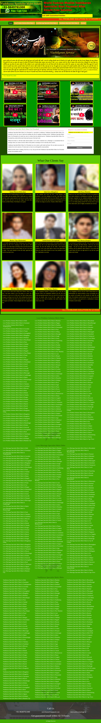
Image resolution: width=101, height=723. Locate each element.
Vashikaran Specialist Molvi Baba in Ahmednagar (16, 680)
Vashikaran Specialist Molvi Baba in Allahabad (47, 679)
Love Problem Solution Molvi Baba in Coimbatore (48, 402)
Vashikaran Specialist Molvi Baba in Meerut (47, 694)
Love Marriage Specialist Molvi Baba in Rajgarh (48, 489)
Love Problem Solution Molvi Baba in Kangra (15, 397)
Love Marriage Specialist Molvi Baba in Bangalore (17, 546)
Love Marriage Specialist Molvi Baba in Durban (80, 570)
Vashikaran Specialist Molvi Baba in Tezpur (15, 589)
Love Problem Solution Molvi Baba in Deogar (15, 408)
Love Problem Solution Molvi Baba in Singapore (80, 400)
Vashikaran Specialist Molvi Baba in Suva (78, 681)
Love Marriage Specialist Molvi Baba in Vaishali (16, 471)
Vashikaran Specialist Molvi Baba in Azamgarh (47, 683)
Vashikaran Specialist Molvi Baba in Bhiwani (15, 646)
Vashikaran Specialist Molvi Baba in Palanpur (15, 628)
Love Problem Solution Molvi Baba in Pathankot (80, 369)
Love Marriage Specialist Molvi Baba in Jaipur (79, 516)
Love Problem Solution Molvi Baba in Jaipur (79, 384)
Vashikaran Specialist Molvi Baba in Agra (46, 677)
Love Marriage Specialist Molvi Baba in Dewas (48, 518)
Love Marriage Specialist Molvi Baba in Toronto (80, 560)
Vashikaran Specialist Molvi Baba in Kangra (15, 655)
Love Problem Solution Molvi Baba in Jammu (15, 401)
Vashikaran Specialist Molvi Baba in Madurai (47, 666)
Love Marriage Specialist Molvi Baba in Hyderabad (49, 541)
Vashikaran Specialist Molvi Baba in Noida (78, 639)
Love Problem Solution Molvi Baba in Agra (47, 418)
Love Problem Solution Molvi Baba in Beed (15, 431)
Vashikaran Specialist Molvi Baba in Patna (14, 600)
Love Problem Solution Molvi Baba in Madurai (47, 406)
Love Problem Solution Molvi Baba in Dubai (79, 415)
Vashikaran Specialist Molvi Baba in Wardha (47, 604)
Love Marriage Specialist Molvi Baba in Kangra (16, 527)
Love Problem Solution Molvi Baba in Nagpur (47, 323)
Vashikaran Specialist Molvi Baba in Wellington (80, 677)
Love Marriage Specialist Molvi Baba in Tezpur (16, 458)
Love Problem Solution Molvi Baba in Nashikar (48, 325)
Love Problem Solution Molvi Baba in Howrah (79, 343)
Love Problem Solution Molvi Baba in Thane (47, 343)
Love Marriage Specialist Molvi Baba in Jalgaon (16, 566)
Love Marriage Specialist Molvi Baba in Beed (15, 562)
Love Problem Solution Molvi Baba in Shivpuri (48, 371)
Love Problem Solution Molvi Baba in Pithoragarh (80, 331)
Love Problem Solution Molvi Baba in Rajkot (15, 377)
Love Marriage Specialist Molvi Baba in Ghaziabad (81, 463)
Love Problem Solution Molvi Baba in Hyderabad (48, 411)
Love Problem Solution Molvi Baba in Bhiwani (16, 388)
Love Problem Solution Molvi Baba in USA (79, 391)
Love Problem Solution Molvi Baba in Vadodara (16, 384)
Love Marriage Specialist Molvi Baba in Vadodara (16, 514)
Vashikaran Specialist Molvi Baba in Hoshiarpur (80, 622)
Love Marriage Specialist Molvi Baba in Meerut (48, 566)
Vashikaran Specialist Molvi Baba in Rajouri (15, 661)
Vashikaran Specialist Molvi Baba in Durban (79, 694)
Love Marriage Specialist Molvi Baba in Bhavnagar (17, 500)
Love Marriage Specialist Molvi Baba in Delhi (15, 448)
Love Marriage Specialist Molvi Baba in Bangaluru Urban (17, 541)
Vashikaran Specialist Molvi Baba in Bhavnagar (16, 630)
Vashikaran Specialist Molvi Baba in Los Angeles (80, 661)
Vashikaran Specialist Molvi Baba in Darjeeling (79, 600)
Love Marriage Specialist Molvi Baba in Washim (48, 474)
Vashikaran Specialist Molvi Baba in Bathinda (79, 615)
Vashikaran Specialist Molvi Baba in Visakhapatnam (17, 584)
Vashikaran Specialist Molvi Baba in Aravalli (15, 626)
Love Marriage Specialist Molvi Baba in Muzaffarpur (17, 467)
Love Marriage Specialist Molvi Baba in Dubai (79, 546)
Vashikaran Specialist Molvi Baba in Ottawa (79, 690)
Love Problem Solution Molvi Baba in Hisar (15, 390)
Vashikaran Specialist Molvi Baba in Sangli (46, 595)
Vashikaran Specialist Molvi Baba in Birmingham (80, 670)
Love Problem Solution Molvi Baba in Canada (79, 393)
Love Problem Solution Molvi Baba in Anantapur (16, 323)
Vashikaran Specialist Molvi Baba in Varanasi (79, 584)
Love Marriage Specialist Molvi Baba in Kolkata (80, 475)
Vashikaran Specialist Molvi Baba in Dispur (47, 655)
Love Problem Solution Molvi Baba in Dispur (47, 395)
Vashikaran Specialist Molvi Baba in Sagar (46, 644)
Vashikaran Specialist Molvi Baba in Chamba (15, 653)
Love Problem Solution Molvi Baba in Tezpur (15, 331)
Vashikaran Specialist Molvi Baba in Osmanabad (48, 586)
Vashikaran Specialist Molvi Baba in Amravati (15, 685)
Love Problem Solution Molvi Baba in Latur (47, 354)
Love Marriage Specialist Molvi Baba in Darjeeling (81, 471)
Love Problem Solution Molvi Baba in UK (78, 389)
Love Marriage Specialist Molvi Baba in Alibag (48, 459)
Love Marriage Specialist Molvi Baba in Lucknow (48, 563)
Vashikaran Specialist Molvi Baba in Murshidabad (80, 606)
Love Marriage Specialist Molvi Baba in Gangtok (48, 528)
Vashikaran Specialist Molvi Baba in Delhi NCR (80, 633)
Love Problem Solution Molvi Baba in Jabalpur (47, 380)
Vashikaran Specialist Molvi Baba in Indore (46, 635)
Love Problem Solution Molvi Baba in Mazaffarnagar (81, 323)
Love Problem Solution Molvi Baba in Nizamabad (48, 415)
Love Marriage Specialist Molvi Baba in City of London (80, 541)
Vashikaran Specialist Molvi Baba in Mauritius (79, 675)
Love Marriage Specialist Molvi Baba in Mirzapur (48, 568)
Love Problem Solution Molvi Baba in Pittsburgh (80, 406)
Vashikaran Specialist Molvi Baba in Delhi (14, 580)
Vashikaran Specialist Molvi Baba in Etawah (47, 686)
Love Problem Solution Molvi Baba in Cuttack (47, 391)
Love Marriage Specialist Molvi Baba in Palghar (48, 477)
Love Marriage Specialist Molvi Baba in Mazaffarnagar (78, 451)
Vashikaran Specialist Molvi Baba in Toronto (79, 686)
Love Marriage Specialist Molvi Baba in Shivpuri (48, 500)
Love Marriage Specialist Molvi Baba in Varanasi (80, 454)
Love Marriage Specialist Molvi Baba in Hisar (15, 521)
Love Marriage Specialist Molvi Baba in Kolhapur (16, 568)
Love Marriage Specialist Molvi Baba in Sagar (47, 513)
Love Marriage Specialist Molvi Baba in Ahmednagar (17, 553)
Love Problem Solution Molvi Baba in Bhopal (47, 356)
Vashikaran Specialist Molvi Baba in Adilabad (47, 668)
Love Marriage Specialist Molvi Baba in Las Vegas (80, 536)
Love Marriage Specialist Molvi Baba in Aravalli (16, 496)
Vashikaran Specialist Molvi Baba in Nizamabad (48, 675)
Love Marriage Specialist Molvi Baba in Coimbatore (49, 532)
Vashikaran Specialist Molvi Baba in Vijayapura (16, 676)
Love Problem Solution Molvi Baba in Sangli (47, 336)
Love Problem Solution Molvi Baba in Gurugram (80, 376)
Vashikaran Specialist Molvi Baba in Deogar (15, 666)
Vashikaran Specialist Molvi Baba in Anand (14, 624)
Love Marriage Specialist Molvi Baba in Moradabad (81, 448)
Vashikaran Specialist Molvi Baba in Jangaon (47, 672)
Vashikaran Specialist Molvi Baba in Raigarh (15, 608)
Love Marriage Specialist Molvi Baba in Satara (47, 465)
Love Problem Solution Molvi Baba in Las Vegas (80, 404)
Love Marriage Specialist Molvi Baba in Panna (47, 516)
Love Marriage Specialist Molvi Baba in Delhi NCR (81, 505)
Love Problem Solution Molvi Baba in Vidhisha (48, 358)
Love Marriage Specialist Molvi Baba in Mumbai (48, 448)
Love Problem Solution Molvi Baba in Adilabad (48, 409)
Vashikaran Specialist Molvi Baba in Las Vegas (79, 664)
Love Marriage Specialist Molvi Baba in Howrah (80, 473)
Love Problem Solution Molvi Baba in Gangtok (48, 398)
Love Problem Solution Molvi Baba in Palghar (47, 349)
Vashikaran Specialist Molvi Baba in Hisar (14, 648)
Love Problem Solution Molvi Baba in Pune (47, 329)
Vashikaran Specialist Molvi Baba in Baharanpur (80, 608)
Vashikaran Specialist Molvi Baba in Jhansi (46, 690)
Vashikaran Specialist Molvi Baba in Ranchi (15, 664)
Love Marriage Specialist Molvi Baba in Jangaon (48, 543)
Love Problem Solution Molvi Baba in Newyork (80, 398)
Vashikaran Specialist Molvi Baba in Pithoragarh (80, 591)
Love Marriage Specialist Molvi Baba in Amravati (16, 557)
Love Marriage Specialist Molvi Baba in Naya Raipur (17, 480)
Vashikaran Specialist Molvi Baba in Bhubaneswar (48, 653)
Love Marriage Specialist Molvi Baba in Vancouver (81, 562)
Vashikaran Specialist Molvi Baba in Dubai (78, 672)
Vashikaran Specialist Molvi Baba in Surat (14, 639)
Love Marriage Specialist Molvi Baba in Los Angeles (81, 534)
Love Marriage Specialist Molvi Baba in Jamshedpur (49, 535)
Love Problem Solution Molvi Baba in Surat (15, 381)
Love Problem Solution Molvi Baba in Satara (47, 338)
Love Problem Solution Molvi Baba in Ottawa (79, 432)
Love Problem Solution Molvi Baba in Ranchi (15, 406)
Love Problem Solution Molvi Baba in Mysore (15, 420)
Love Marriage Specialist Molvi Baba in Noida (79, 512)
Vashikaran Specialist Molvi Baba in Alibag (46, 591)
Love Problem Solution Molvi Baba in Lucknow (48, 433)
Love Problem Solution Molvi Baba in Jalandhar (80, 365)
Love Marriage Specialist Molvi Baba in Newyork (80, 529)
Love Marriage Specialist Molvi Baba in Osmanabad (49, 454)
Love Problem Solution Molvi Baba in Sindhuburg (48, 340)
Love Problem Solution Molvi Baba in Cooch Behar (81, 338)
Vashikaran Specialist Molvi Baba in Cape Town (80, 697)
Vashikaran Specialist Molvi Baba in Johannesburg (80, 692)
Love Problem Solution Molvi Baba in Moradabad (80, 320)
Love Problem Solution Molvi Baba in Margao (15, 359)
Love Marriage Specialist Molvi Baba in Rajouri (16, 534)
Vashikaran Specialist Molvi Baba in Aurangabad (16, 591)
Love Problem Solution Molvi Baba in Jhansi (47, 431)
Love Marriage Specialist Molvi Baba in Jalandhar (80, 496)
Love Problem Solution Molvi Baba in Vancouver (80, 430)
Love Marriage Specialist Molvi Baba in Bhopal (48, 485)
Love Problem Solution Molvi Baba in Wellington (80, 419)
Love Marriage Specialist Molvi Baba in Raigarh (16, 478)
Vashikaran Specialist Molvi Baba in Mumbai (47, 580)
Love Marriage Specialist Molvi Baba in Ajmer (79, 518)
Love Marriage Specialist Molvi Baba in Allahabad (48, 550)
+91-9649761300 (9, 76)
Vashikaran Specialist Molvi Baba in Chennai (47, 659)
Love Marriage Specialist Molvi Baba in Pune (47, 457)
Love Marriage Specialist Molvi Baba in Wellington (81, 551)
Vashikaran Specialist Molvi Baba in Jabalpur (47, 639)
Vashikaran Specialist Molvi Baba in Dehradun (79, 586)
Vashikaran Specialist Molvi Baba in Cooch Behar (80, 597)
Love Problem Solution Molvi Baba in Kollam (15, 425)
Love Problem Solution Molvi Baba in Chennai (47, 400)
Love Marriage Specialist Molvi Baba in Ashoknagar (49, 502)
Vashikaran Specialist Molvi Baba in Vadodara (15, 642)
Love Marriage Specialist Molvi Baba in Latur (47, 482)
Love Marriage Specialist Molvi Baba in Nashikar (48, 452)
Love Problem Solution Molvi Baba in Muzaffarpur (17, 340)
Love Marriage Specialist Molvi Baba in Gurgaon (80, 510)
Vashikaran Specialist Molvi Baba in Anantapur (16, 582)
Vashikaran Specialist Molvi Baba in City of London (81, 668)
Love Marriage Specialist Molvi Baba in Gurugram (80, 507)
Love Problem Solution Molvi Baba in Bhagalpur (16, 335)
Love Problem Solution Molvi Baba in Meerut (47, 435)
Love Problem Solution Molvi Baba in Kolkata (79, 345)
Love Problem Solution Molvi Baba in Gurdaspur (80, 360)
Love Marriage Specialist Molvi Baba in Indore (47, 505)
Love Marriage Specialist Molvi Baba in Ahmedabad (17, 489)
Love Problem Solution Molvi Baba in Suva (79, 423)
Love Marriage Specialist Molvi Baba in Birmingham (81, 544)
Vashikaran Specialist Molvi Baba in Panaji (14, 613)
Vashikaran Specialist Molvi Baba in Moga (78, 626)
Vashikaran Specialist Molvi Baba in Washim (47, 606)
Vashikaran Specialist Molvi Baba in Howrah (79, 602)
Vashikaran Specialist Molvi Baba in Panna (46, 646)
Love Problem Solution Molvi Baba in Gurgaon (80, 378)
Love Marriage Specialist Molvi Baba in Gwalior (48, 498)
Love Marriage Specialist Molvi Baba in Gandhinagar (14, 503)
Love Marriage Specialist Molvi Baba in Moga (79, 499)
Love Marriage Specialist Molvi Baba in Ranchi (16, 536)
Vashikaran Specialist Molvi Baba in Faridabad (15, 644)
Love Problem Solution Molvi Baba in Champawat (80, 336)
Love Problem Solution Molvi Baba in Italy (78, 395)
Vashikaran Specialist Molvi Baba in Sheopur (47, 624)
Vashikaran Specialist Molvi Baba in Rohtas (15, 604)
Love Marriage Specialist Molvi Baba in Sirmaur (16, 529)
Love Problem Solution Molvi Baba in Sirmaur (15, 399)
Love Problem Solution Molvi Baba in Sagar (47, 384)
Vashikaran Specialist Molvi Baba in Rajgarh (47, 619)
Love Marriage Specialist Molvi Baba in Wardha (48, 472)
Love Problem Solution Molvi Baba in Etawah (47, 426)
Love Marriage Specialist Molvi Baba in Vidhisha (48, 487)
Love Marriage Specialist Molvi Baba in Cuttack (48, 520)
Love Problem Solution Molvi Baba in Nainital (79, 329)
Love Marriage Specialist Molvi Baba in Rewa (47, 511)
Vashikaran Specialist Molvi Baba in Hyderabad (48, 670)
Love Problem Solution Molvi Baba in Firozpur (79, 358)
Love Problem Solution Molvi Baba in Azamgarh (48, 424)
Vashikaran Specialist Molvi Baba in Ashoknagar (48, 633)
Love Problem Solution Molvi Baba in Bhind (47, 367)
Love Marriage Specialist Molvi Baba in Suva (79, 555)
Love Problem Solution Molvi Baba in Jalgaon (15, 436)
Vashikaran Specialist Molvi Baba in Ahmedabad (16, 619)
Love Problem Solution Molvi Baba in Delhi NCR (80, 373)
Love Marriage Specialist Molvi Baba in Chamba (16, 525)
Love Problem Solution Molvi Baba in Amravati (16, 427)
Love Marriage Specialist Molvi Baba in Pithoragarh (81, 460)
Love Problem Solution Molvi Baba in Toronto (79, 428)
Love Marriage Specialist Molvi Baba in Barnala (80, 485)
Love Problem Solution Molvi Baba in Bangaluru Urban (16, 411)
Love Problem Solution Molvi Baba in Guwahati (16, 329)
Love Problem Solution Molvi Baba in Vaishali (15, 344)
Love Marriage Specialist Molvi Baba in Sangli (47, 463)
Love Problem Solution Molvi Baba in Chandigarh (80, 371)
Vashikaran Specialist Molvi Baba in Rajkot (15, 635)
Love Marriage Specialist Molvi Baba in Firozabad (48, 559)
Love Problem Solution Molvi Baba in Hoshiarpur (80, 362)
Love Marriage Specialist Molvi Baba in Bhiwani (16, 518)
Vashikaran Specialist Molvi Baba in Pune (46, 589)
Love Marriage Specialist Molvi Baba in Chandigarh (81, 503)
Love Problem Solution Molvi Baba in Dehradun (80, 327)
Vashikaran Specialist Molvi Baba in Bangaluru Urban (16, 668)
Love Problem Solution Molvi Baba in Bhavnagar (16, 373)
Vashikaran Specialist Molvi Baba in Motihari (15, 595)
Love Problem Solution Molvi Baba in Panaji (15, 355)
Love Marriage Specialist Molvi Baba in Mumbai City (16, 571)
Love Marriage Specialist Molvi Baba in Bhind (47, 496)
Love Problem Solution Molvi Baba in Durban (79, 437)
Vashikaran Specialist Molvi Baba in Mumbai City (16, 698)
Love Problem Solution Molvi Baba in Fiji (78, 421)
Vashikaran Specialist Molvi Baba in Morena (47, 622)
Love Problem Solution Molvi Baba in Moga (79, 367)
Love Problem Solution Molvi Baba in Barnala (79, 354)
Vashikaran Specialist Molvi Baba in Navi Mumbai (48, 611)
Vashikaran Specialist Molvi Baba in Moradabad (80, 580)
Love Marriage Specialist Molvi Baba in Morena (48, 491)
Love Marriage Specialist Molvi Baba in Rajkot (16, 506)
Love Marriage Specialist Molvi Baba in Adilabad (48, 539)
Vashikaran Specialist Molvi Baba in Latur (46, 613)
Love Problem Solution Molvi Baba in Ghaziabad (80, 334)
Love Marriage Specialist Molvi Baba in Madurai (48, 537)
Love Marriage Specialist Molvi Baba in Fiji (79, 553)
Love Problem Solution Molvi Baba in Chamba (15, 395)
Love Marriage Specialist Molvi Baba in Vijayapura (17, 549)
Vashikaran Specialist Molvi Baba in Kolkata (79, 604)
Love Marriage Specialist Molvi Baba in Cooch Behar (79, 467)
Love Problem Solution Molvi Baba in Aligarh (47, 422)
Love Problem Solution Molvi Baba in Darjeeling (80, 340)
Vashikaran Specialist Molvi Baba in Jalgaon (15, 694)
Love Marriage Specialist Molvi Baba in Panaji (15, 482)
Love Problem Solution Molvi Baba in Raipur (15, 348)
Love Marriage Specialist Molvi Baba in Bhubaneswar (46, 523)
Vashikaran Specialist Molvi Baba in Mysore (15, 678)
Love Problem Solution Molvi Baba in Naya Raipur (17, 353)
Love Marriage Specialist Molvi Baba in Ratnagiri (48, 461)
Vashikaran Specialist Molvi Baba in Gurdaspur (79, 619)
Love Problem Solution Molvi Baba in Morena (47, 362)
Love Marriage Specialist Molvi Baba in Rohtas (16, 474)
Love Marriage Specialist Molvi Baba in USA (79, 523)
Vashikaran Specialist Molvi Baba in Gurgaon (79, 637)
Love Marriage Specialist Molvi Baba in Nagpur (48, 450)
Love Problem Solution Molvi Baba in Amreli (15, 364)
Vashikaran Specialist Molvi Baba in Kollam (15, 683)
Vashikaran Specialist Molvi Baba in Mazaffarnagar (81, 582)
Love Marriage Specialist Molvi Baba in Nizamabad (49, 546)
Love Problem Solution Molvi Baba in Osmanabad (48, 327)
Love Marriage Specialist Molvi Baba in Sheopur (48, 493)
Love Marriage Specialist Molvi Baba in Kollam (16, 555)
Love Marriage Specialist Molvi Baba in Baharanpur (81, 481)
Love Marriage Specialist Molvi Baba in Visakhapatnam (14, 453)
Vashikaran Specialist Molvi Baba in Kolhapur (15, 696)
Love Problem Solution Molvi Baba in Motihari (16, 337)
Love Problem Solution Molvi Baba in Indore (47, 376)
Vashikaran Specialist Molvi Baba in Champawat (80, 595)
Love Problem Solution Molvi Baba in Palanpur (16, 370)
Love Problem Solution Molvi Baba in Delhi (15, 320)
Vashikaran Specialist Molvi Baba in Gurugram (79, 635)
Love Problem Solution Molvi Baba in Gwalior (47, 369)
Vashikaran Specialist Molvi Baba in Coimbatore (48, 661)
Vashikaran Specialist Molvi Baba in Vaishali (15, 602)
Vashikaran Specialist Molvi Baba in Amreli (15, 622)
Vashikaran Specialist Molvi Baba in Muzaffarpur (16, 597)
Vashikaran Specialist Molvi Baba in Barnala (79, 613)
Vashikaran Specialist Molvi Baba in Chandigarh (80, 630)
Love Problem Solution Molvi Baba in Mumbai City (17, 440)
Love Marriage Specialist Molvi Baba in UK (79, 521)
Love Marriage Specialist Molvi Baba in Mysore (16, 551)
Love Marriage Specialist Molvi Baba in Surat (15, 512)
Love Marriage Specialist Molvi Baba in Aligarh (48, 552)
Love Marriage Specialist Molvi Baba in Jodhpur (80, 557)
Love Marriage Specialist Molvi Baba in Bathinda (80, 488)
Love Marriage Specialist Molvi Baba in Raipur (16, 476)
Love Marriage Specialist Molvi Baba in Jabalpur (48, 509)
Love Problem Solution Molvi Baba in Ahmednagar (17, 423)
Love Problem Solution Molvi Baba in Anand (15, 366)
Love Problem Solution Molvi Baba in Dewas (47, 389)
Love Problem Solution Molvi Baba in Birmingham (81, 412)
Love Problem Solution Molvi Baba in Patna (15, 342)
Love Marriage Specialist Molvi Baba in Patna (15, 469)
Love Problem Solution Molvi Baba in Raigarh (15, 351)
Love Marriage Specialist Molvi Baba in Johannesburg (78, 567)
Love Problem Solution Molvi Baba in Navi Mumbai (49, 351)
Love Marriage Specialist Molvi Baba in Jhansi (47, 561)
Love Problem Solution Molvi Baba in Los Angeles (81, 402)
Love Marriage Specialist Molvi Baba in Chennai (48, 530)
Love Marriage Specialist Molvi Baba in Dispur (48, 526)
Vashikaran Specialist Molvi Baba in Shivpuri (47, 630)
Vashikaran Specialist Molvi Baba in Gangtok (47, 657)
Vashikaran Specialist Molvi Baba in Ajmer (78, 646)
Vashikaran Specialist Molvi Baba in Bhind (46, 626)
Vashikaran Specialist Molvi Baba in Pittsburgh (79, 666)
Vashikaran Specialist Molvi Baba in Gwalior (47, 628)
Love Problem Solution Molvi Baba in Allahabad (48, 420)
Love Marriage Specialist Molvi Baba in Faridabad (16, 516)
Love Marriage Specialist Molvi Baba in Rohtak (16, 523)
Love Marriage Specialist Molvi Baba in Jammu (16, 532)
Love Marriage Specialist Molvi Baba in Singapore (80, 532)
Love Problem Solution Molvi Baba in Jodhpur (79, 426)
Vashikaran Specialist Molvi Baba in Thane (46, 602)
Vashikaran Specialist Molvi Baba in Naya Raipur (16, 611)
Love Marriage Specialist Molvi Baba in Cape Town (81, 572)
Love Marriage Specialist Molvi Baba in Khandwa (48, 507)
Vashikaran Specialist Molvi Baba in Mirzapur (47, 697)
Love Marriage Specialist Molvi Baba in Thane (47, 470)
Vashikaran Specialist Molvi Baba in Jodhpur (79, 683)
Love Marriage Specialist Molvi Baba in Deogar (16, 538)
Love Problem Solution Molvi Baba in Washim (47, 347)
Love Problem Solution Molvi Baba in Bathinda (80, 356)
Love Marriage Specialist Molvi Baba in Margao (16, 487)
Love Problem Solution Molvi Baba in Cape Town (80, 439)
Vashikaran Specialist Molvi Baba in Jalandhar (79, 624)
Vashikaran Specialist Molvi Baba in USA (78, 650)
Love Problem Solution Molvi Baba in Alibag (47, 331)
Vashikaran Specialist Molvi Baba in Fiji (78, 679)
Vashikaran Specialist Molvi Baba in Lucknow (47, 692)
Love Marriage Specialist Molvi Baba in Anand (16, 493)
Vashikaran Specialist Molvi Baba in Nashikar (47, 584)
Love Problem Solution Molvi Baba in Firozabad (48, 429)
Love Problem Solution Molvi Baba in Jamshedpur (48, 404)
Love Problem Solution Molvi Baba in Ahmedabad (16, 362)
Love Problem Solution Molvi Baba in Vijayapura (16, 418)
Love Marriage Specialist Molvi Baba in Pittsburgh (80, 538)
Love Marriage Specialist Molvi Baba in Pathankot (80, 501)
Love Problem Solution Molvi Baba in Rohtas (15, 346)
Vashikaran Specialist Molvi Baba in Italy (78, 655)
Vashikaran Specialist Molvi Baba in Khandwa (47, 637)
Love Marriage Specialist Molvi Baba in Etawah (48, 557)
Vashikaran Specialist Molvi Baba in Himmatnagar (16, 637)
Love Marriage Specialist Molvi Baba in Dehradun (80, 456)
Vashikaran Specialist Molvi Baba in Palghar (47, 608)
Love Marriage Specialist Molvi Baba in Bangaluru (17, 544)
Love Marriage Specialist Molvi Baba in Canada (80, 525)
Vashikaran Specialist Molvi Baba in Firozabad (47, 688)
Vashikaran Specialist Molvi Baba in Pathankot (79, 628)
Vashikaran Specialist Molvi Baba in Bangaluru (16, 672)
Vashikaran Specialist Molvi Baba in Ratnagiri (47, 593)
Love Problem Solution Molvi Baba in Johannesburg (81, 434)
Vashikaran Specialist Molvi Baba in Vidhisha (47, 617)
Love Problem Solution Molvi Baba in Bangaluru (16, 414)
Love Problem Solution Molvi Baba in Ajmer (79, 387)
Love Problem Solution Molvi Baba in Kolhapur (16, 438)
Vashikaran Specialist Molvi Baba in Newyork (79, 657)
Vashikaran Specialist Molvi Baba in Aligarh (47, 681)
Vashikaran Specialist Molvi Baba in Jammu (15, 659)
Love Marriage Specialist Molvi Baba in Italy (79, 527)
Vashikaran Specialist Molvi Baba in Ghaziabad (80, 593)
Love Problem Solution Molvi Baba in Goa (14, 357)
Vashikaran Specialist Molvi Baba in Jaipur (78, 644)
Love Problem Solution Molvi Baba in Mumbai (47, 320)
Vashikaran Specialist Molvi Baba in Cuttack (47, 650)
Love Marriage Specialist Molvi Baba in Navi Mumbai (47, 479)
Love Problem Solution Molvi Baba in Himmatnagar (17, 379)
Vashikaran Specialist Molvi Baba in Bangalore (15, 674)
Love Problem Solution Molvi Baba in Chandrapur (16, 434)
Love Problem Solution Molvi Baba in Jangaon (47, 413)
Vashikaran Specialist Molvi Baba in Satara (46, 597)
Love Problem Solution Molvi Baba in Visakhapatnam (13, 325)
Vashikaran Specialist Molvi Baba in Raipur (15, 606)
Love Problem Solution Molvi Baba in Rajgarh (47, 360)
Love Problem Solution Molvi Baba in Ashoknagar (48, 373)
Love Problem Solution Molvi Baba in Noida (79, 380)
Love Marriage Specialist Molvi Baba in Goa (15, 485)
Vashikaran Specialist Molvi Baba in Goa (14, 615)
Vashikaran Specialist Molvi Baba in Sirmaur (15, 657)
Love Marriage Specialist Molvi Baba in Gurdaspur (81, 492)
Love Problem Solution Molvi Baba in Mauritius (80, 417)
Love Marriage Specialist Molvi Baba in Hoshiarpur (81, 494)
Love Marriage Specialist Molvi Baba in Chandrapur (17, 564)
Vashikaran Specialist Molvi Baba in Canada (79, 653)
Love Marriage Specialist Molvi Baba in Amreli (16, 491)
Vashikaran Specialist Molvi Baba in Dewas (47, 648)
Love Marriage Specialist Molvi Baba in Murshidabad (78, 478)
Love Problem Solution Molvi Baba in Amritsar (80, 351)
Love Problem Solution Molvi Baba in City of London (79, 409)
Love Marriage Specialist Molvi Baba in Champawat (81, 465)
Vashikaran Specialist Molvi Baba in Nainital (79, 589)
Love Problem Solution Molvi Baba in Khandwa (48, 378)
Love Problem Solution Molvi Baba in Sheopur (47, 365)
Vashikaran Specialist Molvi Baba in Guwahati (15, 586)
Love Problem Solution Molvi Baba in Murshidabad (81, 347)
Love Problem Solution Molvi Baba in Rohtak (15, 392)
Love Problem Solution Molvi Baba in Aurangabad (16, 333)
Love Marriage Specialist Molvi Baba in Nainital (80, 458)
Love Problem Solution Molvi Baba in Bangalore (16, 416)
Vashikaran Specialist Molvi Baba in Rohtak (15, 650)
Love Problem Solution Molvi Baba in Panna (47, 387)
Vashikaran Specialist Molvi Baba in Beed (14, 689)
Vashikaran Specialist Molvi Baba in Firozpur (79, 617)
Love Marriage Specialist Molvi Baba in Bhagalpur (17, 463)
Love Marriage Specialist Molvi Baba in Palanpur (16, 498)
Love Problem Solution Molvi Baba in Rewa (47, 382)
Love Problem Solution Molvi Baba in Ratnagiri (48, 334)
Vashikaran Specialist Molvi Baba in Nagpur (47, 582)
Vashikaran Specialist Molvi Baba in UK (78, 648)
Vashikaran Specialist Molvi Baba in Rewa (46, 642)
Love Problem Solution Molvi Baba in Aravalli (15, 368)
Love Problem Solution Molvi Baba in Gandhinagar (17, 375)
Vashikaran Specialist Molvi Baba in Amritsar (79, 611)
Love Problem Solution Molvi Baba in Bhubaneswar (49, 393)
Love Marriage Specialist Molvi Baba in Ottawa (80, 564)
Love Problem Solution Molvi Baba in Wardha (47, 345)
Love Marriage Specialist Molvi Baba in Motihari (16, 465)
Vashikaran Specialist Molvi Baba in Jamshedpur (48, 664)
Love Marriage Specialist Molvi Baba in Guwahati (16, 456)
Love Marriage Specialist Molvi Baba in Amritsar (80, 483)
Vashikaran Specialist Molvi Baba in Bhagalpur (16, 593)
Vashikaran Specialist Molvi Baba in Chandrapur (16, 691)
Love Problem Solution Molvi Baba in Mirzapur (48, 437)
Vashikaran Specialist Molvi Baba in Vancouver (80, 688)
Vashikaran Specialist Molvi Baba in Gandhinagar (16, 633)
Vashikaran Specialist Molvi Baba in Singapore (79, 659)
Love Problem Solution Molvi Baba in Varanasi (79, 325)
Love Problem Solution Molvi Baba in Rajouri (15, 404)
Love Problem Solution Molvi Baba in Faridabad (16, 386)
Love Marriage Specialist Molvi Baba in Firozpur (80, 490)
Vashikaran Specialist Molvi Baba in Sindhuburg (48, 600)
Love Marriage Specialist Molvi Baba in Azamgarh (48, 555)
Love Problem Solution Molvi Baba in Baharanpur (80, 349)
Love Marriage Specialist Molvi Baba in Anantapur (17, 450)
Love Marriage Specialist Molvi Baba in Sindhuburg (49, 468)
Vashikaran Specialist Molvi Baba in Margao (15, 617)
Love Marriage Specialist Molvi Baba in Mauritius (80, 549)
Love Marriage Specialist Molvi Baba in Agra (47, 548)
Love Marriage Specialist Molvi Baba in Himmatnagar (14, 509)
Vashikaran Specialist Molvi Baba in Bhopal (47, 615)
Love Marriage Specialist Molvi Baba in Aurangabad (17, 460)
